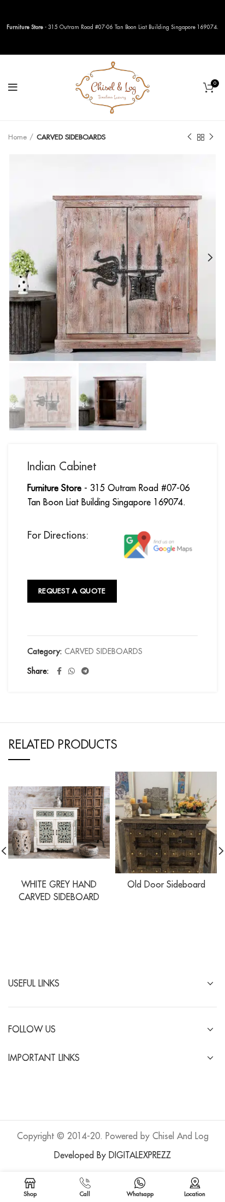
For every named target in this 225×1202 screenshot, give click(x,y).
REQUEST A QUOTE (72, 590)
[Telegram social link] (85, 671)
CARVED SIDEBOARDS (71, 137)
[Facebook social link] (59, 671)
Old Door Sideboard (166, 884)
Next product (211, 137)
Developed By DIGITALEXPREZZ (112, 1155)
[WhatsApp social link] (71, 671)
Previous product (189, 137)
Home (17, 137)
